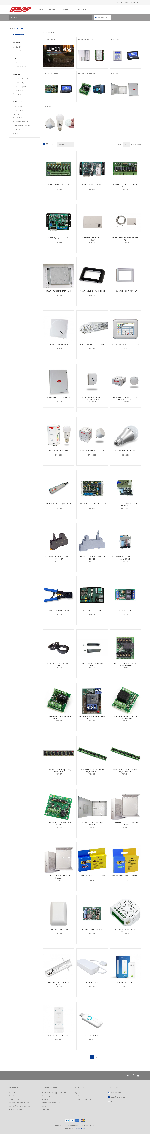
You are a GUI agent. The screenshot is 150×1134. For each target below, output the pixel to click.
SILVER (18, 51)
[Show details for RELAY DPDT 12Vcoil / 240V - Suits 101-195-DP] (125, 485)
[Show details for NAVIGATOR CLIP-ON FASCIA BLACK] (92, 272)
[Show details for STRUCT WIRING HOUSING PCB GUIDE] (92, 645)
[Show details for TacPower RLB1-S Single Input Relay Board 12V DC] (92, 698)
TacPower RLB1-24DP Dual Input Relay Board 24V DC (125, 664)
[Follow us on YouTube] (138, 1075)
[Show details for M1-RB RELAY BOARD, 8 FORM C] (58, 166)
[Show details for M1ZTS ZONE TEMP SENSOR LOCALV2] (92, 219)
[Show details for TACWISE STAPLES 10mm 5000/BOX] (92, 857)
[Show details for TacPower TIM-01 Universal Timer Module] (58, 804)
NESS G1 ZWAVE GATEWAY (59, 344)
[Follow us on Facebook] (133, 1075)
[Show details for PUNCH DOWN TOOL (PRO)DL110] (58, 485)
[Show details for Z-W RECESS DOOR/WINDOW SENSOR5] (58, 964)
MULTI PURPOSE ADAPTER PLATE (58, 291)
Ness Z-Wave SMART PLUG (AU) (92, 451)
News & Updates (48, 1096)
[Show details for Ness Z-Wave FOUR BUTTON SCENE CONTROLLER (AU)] (125, 379)
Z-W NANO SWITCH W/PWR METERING (125, 930)
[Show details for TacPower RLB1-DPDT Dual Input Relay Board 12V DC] (58, 698)
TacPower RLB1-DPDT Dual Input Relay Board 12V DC (59, 717)
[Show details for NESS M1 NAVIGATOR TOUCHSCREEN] (125, 326)
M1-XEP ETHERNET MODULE (92, 185)
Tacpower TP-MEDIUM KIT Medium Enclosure (125, 824)
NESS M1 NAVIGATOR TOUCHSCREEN (125, 344)
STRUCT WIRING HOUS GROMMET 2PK (58, 664)
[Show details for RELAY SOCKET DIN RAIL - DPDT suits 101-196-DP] (58, 538)
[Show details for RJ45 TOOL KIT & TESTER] (92, 591)
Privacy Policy (14, 1099)
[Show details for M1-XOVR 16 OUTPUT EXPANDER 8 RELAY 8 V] (125, 166)
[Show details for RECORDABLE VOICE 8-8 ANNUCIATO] (92, 485)
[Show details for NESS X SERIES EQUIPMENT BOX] (58, 379)
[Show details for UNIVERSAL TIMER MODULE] (92, 910)
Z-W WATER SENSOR (92, 982)
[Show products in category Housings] (125, 86)
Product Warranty (15, 1109)
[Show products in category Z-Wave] (58, 120)
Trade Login (123, 2)
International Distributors (51, 1103)
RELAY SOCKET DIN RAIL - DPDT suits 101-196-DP (59, 558)
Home (10, 28)
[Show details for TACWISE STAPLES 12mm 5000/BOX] (125, 857)
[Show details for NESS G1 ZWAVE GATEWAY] (58, 326)
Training (45, 1099)
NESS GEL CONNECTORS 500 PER (92, 344)
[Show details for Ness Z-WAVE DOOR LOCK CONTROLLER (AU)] (92, 379)
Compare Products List (83, 1099)
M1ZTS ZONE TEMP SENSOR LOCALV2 (92, 239)
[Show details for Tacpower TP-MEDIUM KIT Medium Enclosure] (125, 804)
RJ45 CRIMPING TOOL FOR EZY (58, 610)
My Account (79, 1092)
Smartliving (20, 90)
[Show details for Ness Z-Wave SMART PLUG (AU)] (92, 432)
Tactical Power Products (24, 79)
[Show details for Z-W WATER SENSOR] (92, 964)
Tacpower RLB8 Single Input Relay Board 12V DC (59, 771)
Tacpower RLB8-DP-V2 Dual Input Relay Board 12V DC (125, 771)
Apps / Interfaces (52, 73)
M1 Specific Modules (87, 78)
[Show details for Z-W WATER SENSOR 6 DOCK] (58, 1017)
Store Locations (116, 1092)
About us (12, 1092)
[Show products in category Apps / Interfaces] (58, 86)
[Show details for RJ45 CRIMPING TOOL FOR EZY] (58, 591)
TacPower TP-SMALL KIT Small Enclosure (59, 877)
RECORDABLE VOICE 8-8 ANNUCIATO (92, 504)
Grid (44, 144)
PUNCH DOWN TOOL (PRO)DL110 (58, 504)
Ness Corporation (22, 86)
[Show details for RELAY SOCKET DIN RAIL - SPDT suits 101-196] (92, 538)
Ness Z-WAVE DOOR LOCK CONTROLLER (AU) (92, 398)
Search (102, 17)
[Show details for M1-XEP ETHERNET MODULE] (92, 166)
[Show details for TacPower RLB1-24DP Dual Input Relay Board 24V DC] (125, 645)
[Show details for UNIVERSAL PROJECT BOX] (58, 910)
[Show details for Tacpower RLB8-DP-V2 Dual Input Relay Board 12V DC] (125, 751)
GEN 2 (18, 63)
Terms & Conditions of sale (19, 1103)
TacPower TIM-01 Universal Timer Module (59, 824)
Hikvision (19, 94)
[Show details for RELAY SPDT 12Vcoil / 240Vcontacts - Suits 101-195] (125, 538)
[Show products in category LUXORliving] (58, 52)
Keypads (115, 40)
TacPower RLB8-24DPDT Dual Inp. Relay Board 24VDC (92, 771)
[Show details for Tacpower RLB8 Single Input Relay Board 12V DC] (58, 751)
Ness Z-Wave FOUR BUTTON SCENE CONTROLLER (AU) (125, 398)
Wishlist (77, 1096)
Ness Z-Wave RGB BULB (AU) (58, 451)
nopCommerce (79, 1128)
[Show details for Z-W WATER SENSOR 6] (125, 964)
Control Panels (85, 40)
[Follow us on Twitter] (127, 1075)
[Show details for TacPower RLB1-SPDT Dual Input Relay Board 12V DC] (125, 698)
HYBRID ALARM (21, 67)
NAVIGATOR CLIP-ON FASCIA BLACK (92, 291)
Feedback (45, 1109)
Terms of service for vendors (19, 1106)
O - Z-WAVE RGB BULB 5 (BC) (125, 451)
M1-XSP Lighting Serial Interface (58, 238)
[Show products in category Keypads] (125, 52)
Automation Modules (90, 74)
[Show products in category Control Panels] (92, 52)
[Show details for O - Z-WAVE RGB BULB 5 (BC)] (125, 432)
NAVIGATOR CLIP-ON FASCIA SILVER (125, 291)
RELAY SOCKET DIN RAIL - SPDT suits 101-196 (92, 558)
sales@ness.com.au (118, 1097)
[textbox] (50, 17)
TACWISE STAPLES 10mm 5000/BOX (92, 876)
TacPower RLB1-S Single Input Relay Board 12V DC (92, 717)
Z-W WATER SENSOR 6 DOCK (58, 1035)
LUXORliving (50, 40)
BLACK (18, 47)
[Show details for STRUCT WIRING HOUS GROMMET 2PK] (58, 645)
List (47, 144)
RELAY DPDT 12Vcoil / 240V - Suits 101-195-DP (125, 505)
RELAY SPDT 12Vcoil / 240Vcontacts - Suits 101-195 (125, 558)
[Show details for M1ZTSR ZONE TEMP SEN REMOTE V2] (125, 219)
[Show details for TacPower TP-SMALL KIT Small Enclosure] (58, 857)
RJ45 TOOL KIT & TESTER (92, 610)
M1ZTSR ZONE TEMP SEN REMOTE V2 (125, 239)
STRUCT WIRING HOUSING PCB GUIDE (91, 664)
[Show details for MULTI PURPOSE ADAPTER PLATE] (58, 272)
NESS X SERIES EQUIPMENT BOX (59, 397)
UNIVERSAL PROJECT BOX (58, 929)
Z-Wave (48, 107)
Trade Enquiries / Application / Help (54, 1092)
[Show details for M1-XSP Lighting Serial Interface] (58, 219)
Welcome (137, 2)
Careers (45, 1106)
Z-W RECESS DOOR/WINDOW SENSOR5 (59, 983)
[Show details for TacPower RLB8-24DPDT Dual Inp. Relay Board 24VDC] (92, 751)
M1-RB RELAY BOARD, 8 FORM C (59, 185)
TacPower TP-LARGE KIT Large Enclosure (92, 824)
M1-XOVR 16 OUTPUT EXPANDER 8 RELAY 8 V (125, 186)
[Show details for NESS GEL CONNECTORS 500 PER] (92, 326)
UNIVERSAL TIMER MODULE (92, 929)
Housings (115, 73)
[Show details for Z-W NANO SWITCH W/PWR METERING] (125, 910)
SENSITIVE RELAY (125, 610)
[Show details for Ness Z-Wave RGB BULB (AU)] (58, 432)
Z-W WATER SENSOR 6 (125, 982)
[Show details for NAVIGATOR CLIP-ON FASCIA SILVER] (125, 272)
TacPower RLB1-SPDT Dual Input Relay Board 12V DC (125, 717)
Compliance (13, 1096)
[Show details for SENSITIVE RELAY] (125, 591)
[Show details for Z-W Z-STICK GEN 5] (92, 1017)
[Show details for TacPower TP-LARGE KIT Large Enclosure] (92, 804)
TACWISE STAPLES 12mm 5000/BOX (125, 876)
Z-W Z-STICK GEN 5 (92, 1035)
